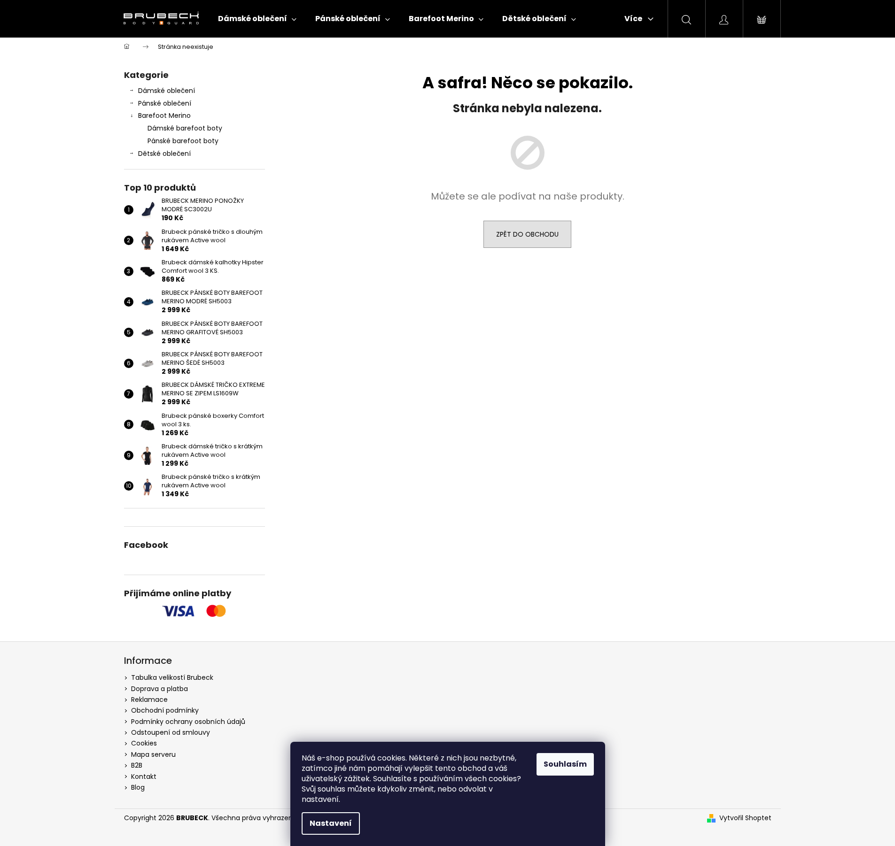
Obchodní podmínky (165, 710)
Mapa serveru (153, 754)
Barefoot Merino (164, 115)
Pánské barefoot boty (183, 141)
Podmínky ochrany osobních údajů (188, 721)
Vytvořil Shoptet (745, 818)
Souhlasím (565, 764)
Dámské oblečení (166, 90)
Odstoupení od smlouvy (170, 732)
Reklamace (149, 699)
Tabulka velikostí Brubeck (172, 677)
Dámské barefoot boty (185, 128)
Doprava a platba (159, 688)
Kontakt (143, 776)
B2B (136, 765)
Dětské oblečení (164, 153)
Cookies (144, 743)
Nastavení (331, 823)
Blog (138, 787)
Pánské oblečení (164, 103)
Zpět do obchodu (527, 234)
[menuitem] (257, 19)
